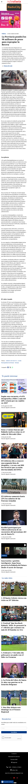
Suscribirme (14, 732)
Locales (19, 360)
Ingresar (14, 762)
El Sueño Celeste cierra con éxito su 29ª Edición (13, 599)
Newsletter (6, 719)
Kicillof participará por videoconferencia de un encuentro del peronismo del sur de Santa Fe (13, 530)
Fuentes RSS (14, 759)
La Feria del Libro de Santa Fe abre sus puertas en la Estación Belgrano (13, 682)
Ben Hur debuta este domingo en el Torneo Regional (11, 709)
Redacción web (8, 66)
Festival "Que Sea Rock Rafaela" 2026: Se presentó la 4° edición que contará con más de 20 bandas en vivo (13, 626)
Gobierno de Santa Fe (11, 360)
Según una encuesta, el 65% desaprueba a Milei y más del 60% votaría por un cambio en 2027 (13, 399)
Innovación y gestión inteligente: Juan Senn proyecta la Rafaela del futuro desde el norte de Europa (14, 564)
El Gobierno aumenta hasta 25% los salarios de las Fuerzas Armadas (13, 498)
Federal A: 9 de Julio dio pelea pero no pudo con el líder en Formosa (12, 655)
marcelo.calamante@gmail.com (14, 773)
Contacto (14, 753)
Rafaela (17, 362)
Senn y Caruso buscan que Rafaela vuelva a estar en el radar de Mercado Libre (12, 432)
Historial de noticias (14, 756)
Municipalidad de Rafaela (7, 362)
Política (4, 33)
